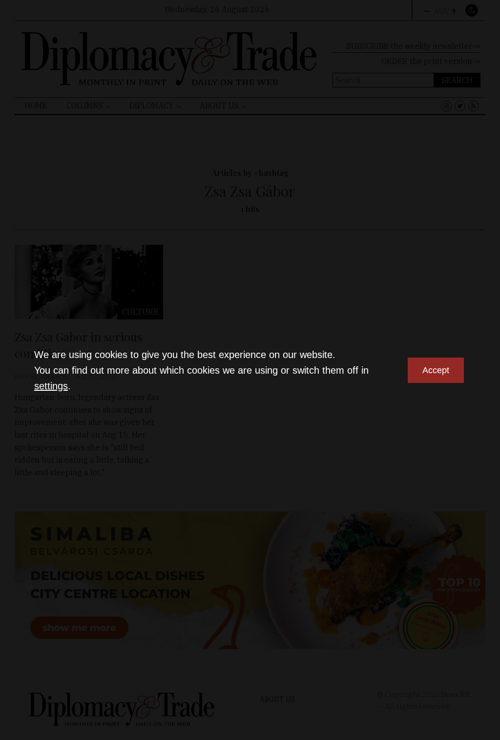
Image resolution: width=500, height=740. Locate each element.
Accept (435, 370)
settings (51, 386)
